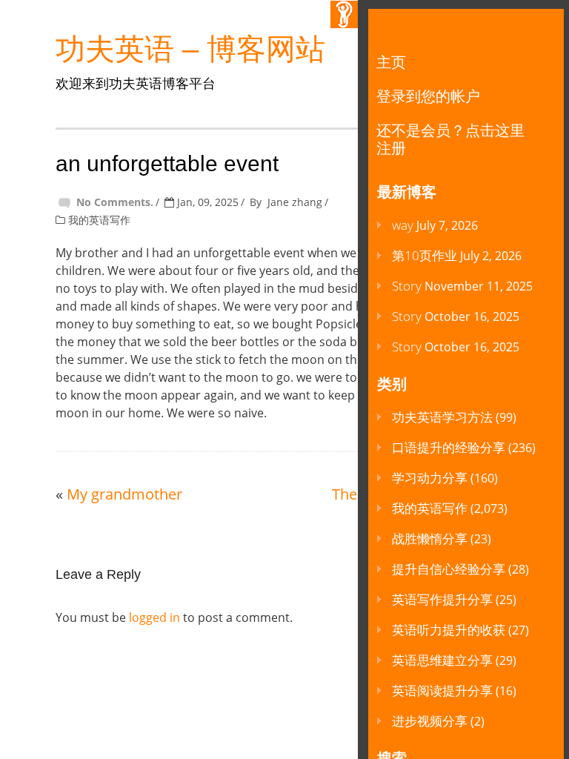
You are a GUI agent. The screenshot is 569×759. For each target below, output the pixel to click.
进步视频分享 (429, 720)
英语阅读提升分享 (442, 690)
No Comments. (114, 202)
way (402, 224)
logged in (154, 617)
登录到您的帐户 (428, 96)
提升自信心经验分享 (448, 568)
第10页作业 (424, 255)
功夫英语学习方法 (442, 416)
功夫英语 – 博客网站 (190, 49)
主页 (391, 62)
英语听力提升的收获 (448, 629)
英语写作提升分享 (442, 599)
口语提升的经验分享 (448, 447)
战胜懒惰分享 (429, 538)
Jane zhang (294, 202)
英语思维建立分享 (442, 660)
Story (407, 285)
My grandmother (124, 494)
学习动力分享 (429, 477)
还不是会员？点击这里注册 (450, 139)
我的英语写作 (99, 220)
